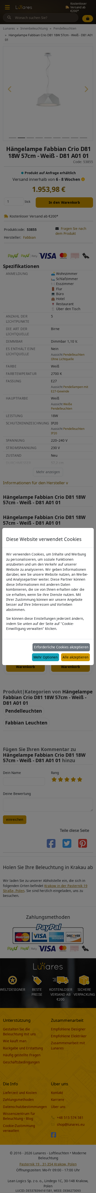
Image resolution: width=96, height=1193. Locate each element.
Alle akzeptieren (75, 657)
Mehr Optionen (45, 657)
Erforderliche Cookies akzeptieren (61, 647)
